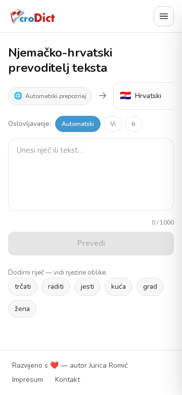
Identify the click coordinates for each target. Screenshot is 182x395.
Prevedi (91, 243)
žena (22, 309)
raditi (56, 286)
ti (133, 124)
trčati (23, 286)
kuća (118, 286)
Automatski (78, 124)
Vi (113, 124)
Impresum (27, 379)
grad (150, 286)
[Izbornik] (164, 16)
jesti (87, 286)
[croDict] (32, 16)
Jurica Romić (108, 365)
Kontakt (67, 379)
